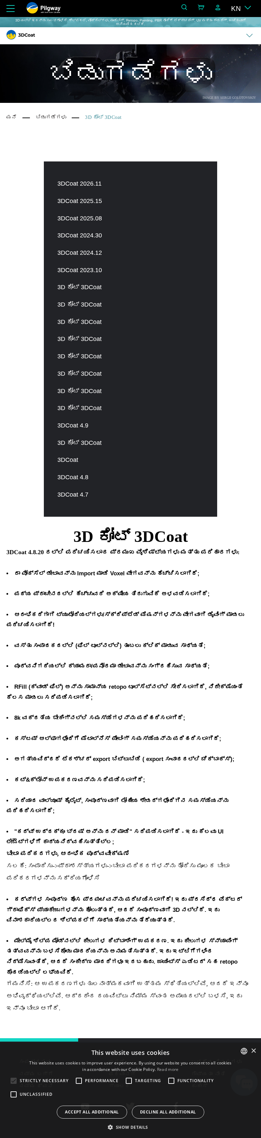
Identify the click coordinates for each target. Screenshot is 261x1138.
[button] (130, 1127)
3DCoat (67, 459)
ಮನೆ (11, 117)
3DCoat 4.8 (72, 477)
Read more (168, 1069)
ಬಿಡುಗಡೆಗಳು (51, 117)
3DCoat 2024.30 (79, 235)
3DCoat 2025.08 (79, 218)
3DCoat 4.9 (72, 425)
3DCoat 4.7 (72, 494)
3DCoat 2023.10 (79, 270)
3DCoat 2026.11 (79, 183)
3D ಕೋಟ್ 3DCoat (79, 287)
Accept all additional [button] (92, 1112)
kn (236, 8)
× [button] (253, 1051)
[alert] (130, 1090)
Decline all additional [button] (168, 1112)
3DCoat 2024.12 (79, 252)
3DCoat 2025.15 (79, 201)
